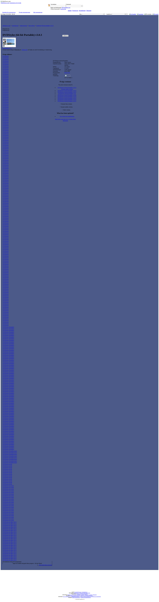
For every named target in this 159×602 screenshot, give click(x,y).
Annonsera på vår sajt (75, 596)
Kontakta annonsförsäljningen (86, 597)
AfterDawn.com (5, 3)
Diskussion (88, 10)
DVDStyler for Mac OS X (9, 522)
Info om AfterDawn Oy (67, 596)
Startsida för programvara (9, 12)
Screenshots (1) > (7, 48)
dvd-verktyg (31, 25)
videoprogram (23, 25)
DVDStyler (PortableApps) (10, 451)
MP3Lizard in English (88, 594)
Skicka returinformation (76, 597)
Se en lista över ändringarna (67, 116)
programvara (15, 25)
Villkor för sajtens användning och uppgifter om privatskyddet (90, 596)
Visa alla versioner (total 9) (65, 85)
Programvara (75, 10)
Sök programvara (37, 12)
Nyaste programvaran (24, 12)
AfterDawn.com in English (72, 594)
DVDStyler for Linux (8, 485)
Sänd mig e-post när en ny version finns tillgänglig (65, 119)
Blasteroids (95, 594)
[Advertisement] (79, 19)
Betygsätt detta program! (45, 565)
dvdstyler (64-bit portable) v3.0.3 (44, 25)
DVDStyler (6, 56)
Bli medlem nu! (66, 7)
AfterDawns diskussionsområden (84, 592)
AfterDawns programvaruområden (82, 593)
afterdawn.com (6, 25)
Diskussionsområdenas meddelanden (87, 595)
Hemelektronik (82, 10)
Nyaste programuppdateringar (75, 595)
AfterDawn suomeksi (80, 594)
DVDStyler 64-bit (7, 464)
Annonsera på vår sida (15, 3)
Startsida (70, 10)
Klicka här (63, 9)
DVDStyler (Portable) (8, 327)
